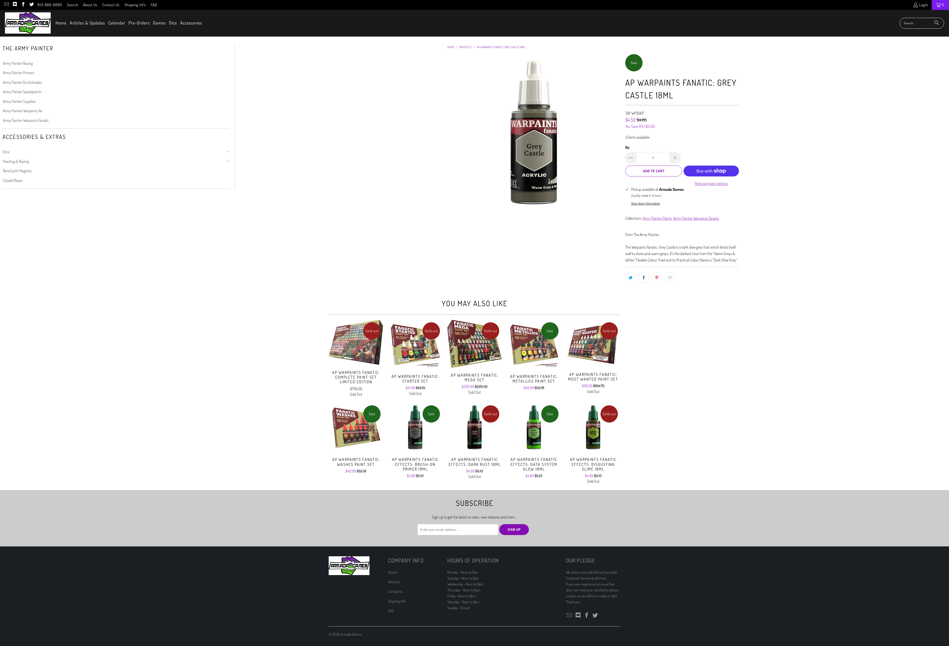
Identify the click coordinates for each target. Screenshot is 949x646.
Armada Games (351, 634)
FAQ (154, 4)
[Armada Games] (28, 23)
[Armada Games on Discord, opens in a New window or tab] (14, 4)
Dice (6, 151)
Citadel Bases (12, 180)
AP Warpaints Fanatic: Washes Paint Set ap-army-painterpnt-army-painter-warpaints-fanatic (356, 427)
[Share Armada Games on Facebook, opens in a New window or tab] (643, 277)
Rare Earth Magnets (17, 170)
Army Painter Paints (657, 218)
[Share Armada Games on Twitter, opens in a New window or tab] (630, 277)
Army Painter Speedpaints (22, 91)
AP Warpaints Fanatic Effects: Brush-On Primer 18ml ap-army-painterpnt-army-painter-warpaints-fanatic (415, 427)
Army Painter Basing (18, 63)
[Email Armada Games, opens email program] (6, 4)
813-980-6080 (50, 4)
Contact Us (111, 4)
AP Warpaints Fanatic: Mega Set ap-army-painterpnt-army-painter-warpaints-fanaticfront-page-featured (474, 344)
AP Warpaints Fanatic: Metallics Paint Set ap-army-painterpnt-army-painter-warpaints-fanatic (534, 344)
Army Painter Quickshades (22, 82)
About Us (90, 4)
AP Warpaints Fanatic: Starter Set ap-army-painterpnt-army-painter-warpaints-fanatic (415, 344)
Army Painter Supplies (19, 101)
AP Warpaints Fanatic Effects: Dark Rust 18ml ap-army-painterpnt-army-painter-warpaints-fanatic (474, 427)
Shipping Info (135, 4)
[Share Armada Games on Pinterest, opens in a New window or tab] (656, 277)
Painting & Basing (16, 161)
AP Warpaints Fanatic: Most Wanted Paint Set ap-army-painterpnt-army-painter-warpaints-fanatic (593, 343)
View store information (645, 203)
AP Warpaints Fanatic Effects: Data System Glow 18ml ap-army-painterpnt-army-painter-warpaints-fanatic (534, 427)
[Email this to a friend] (670, 277)
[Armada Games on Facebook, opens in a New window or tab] (22, 4)
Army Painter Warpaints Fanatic (26, 120)
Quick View (356, 353)
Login (923, 4)
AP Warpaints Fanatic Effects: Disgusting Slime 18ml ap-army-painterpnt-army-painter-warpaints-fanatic (593, 427)
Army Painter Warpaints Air (23, 110)
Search (72, 4)
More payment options (711, 183)
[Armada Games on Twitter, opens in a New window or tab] (31, 4)
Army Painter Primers (18, 72)
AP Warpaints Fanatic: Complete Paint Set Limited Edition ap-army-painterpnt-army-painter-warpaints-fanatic (356, 342)
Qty (627, 147)
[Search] (936, 23)
